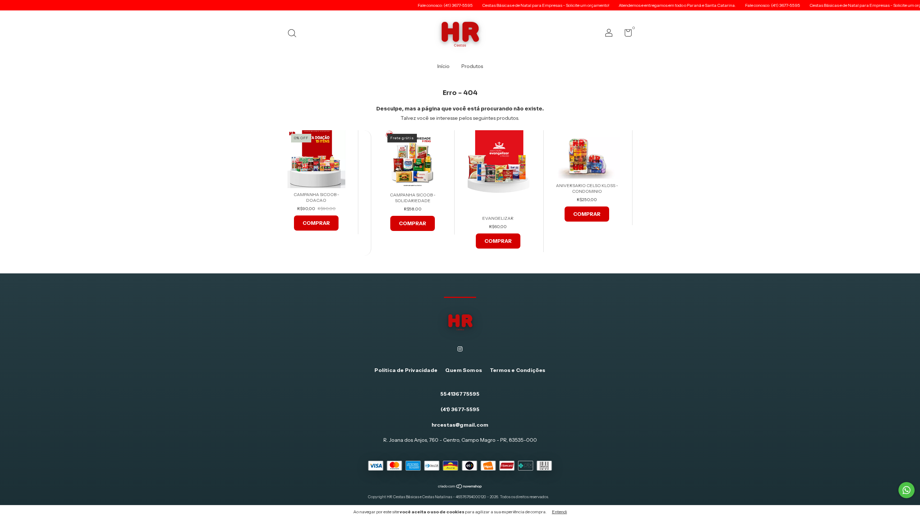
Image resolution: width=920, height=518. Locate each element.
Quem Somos (463, 370)
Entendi (559, 511)
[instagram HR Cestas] (460, 349)
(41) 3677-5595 (460, 409)
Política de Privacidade (405, 370)
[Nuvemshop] (460, 487)
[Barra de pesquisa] (295, 34)
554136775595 (459, 394)
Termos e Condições (518, 370)
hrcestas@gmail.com (460, 425)
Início (443, 66)
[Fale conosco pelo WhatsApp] (906, 490)
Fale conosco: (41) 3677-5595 (426, 5)
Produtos (472, 66)
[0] (625, 34)
